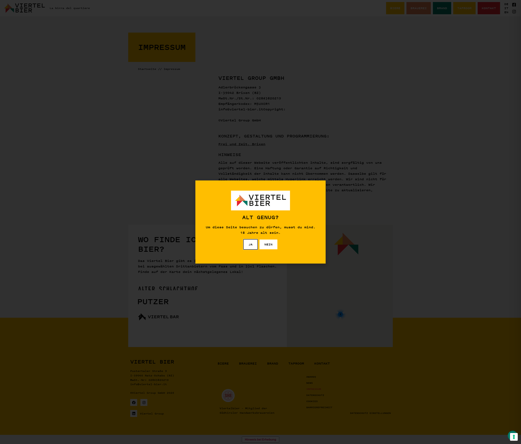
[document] (260, 222)
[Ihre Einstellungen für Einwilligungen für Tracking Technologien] (514, 437)
